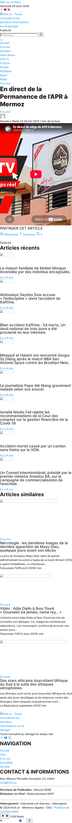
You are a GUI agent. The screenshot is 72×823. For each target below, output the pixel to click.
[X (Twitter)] (8, 10)
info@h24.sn (8, 782)
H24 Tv (4, 59)
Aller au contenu (10, 2)
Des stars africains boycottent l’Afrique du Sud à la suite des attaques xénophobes (34, 684)
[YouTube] (5, 10)
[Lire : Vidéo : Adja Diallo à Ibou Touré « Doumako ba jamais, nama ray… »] (36, 588)
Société (5, 51)
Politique (5, 71)
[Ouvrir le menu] (1, 39)
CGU (3, 754)
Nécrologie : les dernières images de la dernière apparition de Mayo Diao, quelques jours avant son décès (34, 547)
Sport (3, 75)
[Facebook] (2, 10)
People (4, 67)
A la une (5, 47)
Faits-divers (7, 55)
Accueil (4, 43)
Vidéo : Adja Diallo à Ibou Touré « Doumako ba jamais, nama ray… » (31, 610)
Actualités (6, 762)
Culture (5, 63)
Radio (3, 79)
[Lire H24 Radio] (5, 816)
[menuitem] (36, 43)
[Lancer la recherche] (41, 34)
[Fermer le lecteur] (29, 820)
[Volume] (13, 821)
